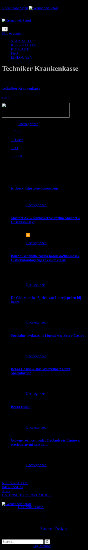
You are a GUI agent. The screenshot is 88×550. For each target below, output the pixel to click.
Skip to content (12, 33)
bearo (15, 302)
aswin (6, 97)
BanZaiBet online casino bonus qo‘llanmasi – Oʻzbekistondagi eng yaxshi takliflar (45, 258)
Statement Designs (53, 529)
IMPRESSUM (12, 487)
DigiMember (42, 546)
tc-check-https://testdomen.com (34, 188)
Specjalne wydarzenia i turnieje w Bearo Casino (47, 335)
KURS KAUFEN (15, 483)
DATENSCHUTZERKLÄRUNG (26, 495)
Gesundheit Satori (31, 507)
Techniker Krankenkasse (21, 88)
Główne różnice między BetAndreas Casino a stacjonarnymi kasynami (45, 442)
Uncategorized (28, 124)
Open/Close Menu (15, 8)
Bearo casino (20, 407)
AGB (6, 491)
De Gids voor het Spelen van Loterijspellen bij (46, 298)
